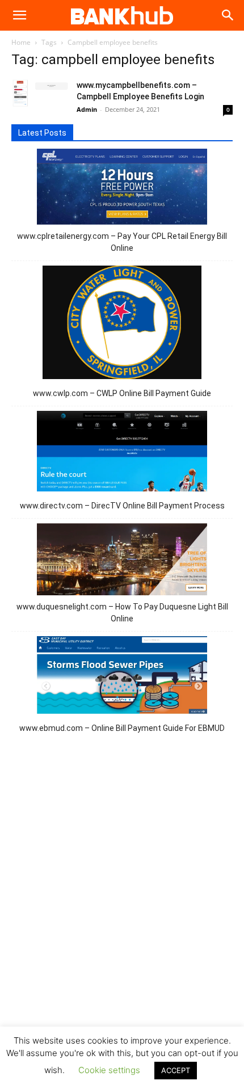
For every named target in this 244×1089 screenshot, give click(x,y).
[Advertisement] (122, 903)
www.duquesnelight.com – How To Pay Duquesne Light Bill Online (122, 612)
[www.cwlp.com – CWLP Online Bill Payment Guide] (122, 324)
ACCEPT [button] (175, 1070)
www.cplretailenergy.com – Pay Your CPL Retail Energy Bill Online (122, 242)
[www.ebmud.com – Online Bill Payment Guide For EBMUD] (122, 677)
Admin (87, 109)
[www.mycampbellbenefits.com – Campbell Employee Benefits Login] (39, 93)
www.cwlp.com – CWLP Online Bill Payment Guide (122, 393)
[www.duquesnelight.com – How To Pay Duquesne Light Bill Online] (122, 561)
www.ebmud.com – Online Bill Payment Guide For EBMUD (122, 728)
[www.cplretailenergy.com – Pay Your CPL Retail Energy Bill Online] (122, 188)
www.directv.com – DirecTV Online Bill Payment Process (122, 505)
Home (21, 42)
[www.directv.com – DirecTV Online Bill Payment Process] (122, 453)
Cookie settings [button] (109, 1070)
